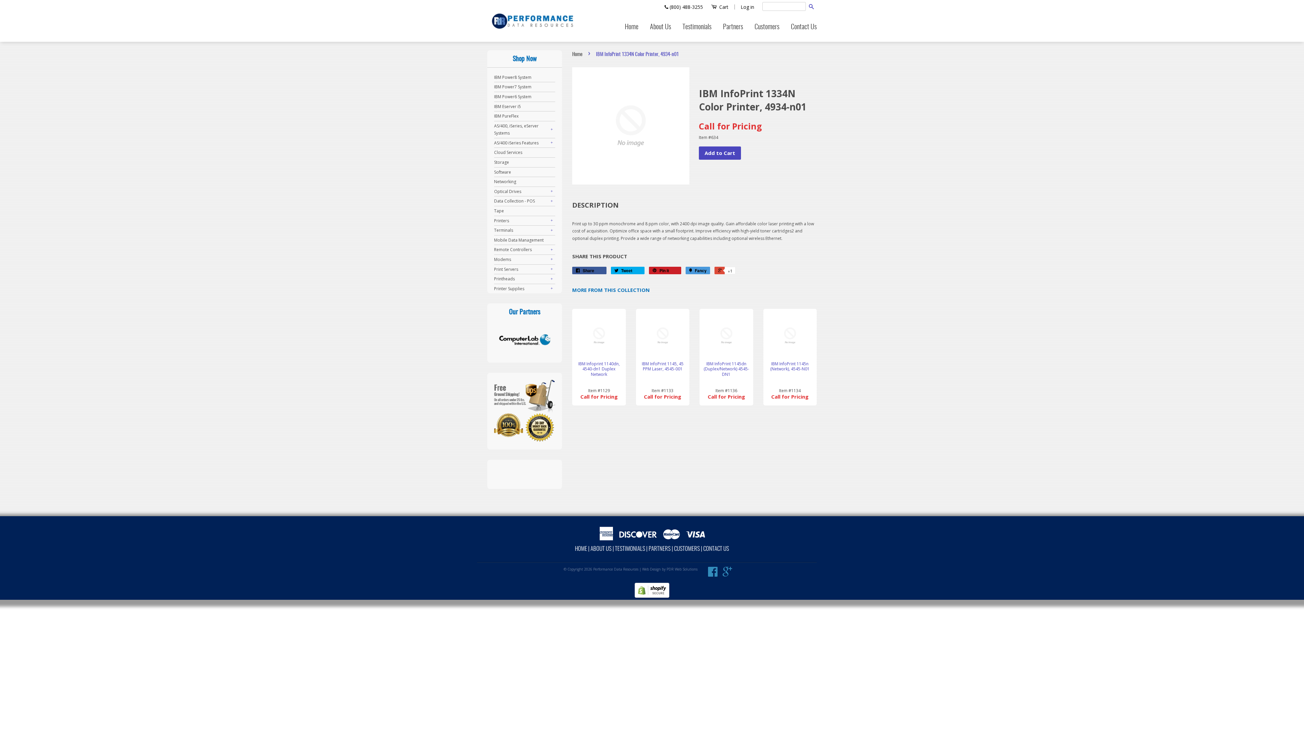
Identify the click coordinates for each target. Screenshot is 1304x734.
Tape (499, 211)
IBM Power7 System (512, 87)
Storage (501, 162)
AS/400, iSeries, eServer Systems (516, 129)
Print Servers (506, 269)
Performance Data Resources (615, 569)
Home (631, 27)
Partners (733, 27)
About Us (660, 27)
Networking (505, 182)
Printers (501, 221)
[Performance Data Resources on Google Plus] (727, 574)
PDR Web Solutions (682, 569)
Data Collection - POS (514, 201)
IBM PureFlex (506, 116)
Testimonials (697, 27)
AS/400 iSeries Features (516, 143)
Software (502, 172)
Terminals (503, 230)
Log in (747, 7)
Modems (502, 259)
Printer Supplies (509, 289)
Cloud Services (508, 152)
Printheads (504, 279)
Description (595, 205)
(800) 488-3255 (685, 7)
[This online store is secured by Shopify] (652, 596)
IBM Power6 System (512, 97)
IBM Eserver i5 (507, 106)
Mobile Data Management (519, 240)
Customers (767, 27)
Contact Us (804, 27)
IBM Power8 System (512, 77)
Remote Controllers (513, 249)
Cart (723, 7)
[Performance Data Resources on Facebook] (713, 574)
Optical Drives (507, 191)
